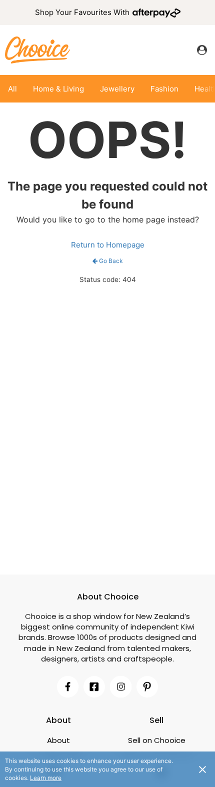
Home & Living (58, 89)
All (12, 89)
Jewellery (117, 89)
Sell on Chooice (157, 740)
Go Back (111, 260)
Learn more (46, 778)
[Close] (202, 769)
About (58, 740)
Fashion (164, 89)
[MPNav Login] (202, 50)
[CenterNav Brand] (37, 49)
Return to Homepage (107, 245)
